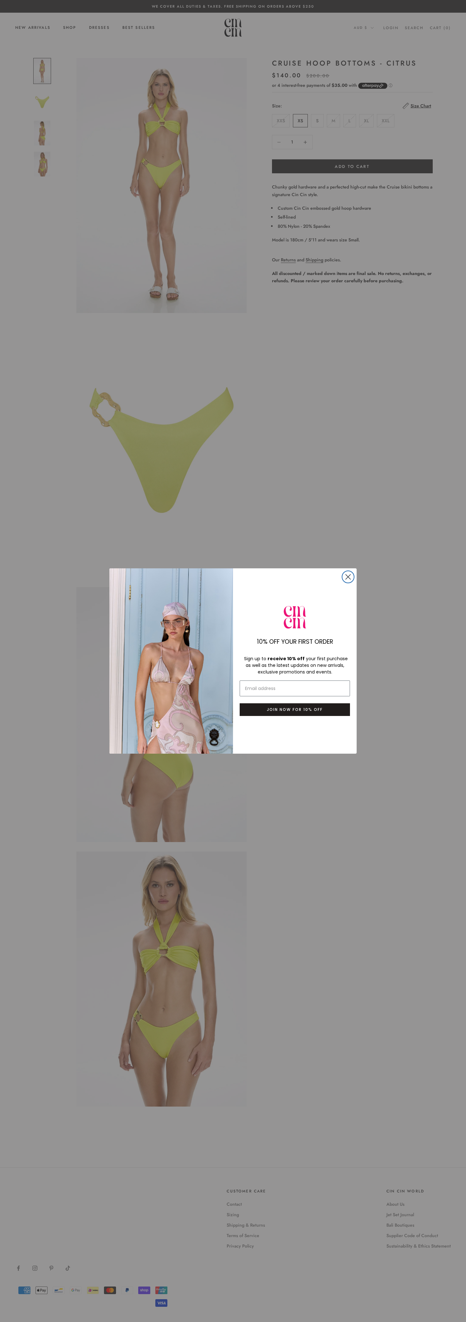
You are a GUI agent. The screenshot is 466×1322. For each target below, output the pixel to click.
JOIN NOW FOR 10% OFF (295, 709)
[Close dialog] (348, 577)
